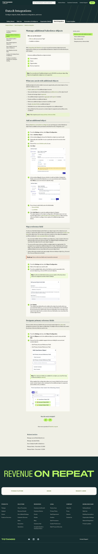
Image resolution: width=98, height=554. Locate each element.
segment (54, 96)
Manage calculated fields (33, 440)
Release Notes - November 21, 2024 (36, 446)
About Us (68, 508)
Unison (3, 514)
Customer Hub (37, 523)
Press (67, 511)
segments (43, 94)
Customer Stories (38, 511)
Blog (35, 520)
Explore (30, 89)
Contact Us (69, 517)
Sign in (92, 2)
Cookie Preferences (55, 523)
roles (32, 38)
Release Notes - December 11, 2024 (36, 449)
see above (61, 324)
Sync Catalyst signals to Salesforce (11, 43)
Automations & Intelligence (31, 21)
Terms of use (53, 508)
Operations (20, 526)
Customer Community (72, 2)
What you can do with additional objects (82, 34)
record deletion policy (41, 143)
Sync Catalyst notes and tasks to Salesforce (11, 47)
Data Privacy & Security (56, 526)
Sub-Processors (54, 520)
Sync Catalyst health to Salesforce (35, 443)
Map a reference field (78, 39)
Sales (19, 520)
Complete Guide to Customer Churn (38, 527)
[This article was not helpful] (50, 419)
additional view (54, 92)
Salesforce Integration (29, 25)
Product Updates (70, 21)
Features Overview (6, 517)
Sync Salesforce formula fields (11, 51)
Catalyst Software (9, 25)
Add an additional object (79, 36)
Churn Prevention (22, 508)
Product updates (87, 523)
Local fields (35, 209)
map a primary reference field (48, 114)
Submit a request (53, 426)
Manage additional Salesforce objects (12, 35)
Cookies (52, 517)
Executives (20, 523)
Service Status (61, 2)
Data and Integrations (88, 520)
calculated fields (35, 104)
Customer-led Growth (39, 508)
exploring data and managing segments (50, 215)
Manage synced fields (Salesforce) (35, 438)
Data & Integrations (59, 21)
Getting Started (10, 21)
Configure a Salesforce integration (11, 32)
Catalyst (3, 511)
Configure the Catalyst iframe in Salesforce (12, 55)
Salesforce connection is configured (39, 124)
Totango (3, 508)
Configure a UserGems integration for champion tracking (11, 59)
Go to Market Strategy (23, 514)
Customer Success (22, 517)
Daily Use (19, 21)
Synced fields (35, 207)
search (35, 89)
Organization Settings (45, 21)
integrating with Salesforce (35, 47)
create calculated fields (42, 236)
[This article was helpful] (46, 419)
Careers (68, 514)
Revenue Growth (22, 511)
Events (35, 514)
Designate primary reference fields (81, 41)
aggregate (47, 96)
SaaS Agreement (54, 514)
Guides (36, 517)
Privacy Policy (53, 511)
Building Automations (88, 514)
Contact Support (84, 2)
